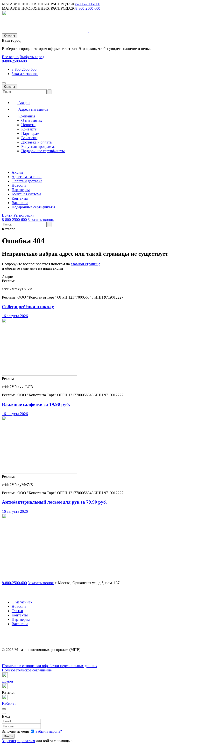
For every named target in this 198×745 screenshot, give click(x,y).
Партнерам (30, 133)
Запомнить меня (16, 731)
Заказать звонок (25, 74)
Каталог (9, 36)
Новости (28, 125)
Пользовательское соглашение (27, 670)
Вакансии (29, 138)
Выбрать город (32, 57)
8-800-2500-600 (87, 4)
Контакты (29, 129)
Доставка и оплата (36, 142)
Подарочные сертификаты (43, 151)
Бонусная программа (38, 146)
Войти (7, 215)
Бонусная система (26, 194)
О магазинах (31, 120)
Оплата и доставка (27, 181)
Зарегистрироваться (18, 741)
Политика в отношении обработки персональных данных (49, 666)
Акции (23, 103)
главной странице (85, 264)
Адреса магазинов (32, 109)
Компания (26, 116)
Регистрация (24, 215)
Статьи (17, 611)
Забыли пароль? (48, 731)
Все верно (10, 57)
